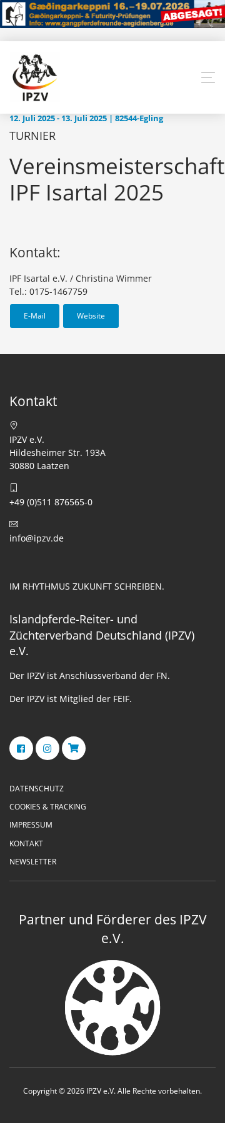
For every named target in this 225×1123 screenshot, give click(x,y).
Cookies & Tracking (47, 806)
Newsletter (32, 861)
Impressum (30, 824)
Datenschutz (36, 788)
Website (91, 315)
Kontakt (26, 843)
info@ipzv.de (36, 538)
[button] (208, 77)
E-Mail (35, 315)
